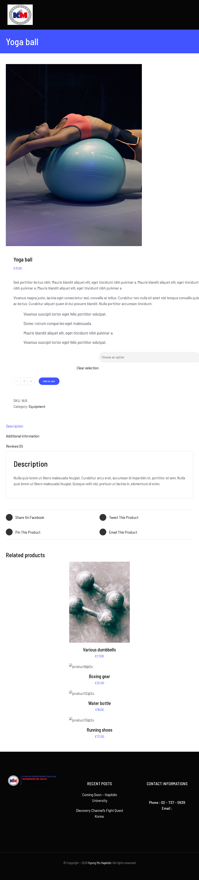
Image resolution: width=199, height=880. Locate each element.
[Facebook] (26, 807)
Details (99, 603)
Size (18, 355)
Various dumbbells (99, 649)
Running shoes (99, 730)
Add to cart (49, 381)
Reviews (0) (14, 446)
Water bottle (99, 703)
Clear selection (88, 367)
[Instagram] (37, 807)
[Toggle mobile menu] (191, 7)
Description (14, 426)
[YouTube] (32, 807)
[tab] (99, 426)
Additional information (22, 436)
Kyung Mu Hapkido (99, 863)
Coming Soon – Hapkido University (99, 797)
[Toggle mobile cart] (184, 7)
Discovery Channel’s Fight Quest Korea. (99, 813)
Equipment (37, 406)
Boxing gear (99, 676)
